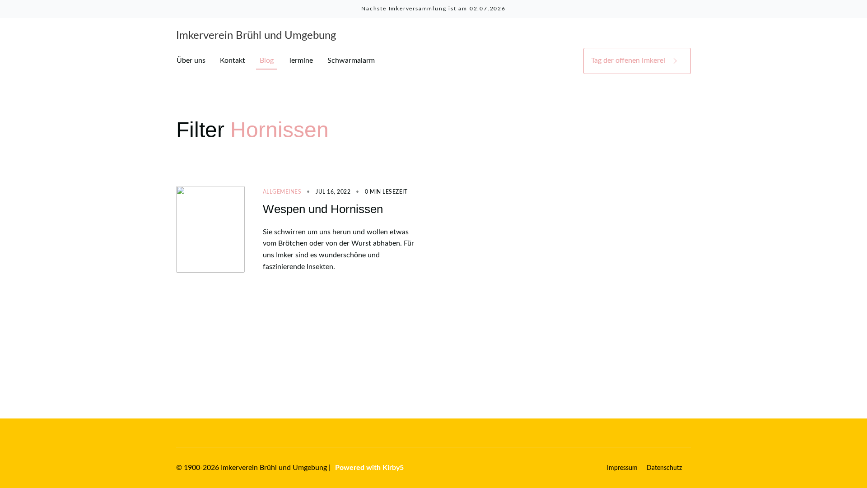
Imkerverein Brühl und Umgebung (256, 35)
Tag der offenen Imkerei (629, 60)
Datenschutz (664, 468)
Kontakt (232, 60)
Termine (300, 60)
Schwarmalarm (351, 60)
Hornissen (279, 130)
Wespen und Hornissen (323, 209)
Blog (267, 60)
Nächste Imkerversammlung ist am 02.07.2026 (433, 8)
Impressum (622, 468)
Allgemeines (282, 192)
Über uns (191, 60)
